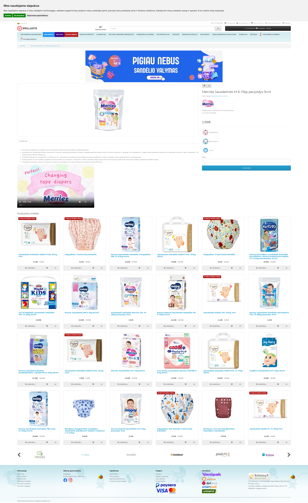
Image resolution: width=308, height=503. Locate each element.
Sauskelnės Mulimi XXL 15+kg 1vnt (219, 312)
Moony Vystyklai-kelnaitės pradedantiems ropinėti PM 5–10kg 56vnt (38, 372)
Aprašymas (23, 141)
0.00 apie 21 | (258, 28)
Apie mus (20, 474)
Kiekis (204, 157)
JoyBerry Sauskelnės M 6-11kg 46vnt (267, 371)
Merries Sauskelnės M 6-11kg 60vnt (128, 371)
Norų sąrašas (160, 479)
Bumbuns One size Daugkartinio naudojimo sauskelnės (219, 430)
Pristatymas (21, 479)
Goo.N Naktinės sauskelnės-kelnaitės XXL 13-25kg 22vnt (36, 313)
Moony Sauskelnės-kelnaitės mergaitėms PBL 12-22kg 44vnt (131, 255)
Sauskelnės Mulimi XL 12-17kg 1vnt (266, 429)
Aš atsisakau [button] (19, 15)
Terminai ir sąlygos (23, 486)
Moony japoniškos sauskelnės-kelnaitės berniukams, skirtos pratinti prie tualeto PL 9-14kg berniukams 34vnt (269, 256)
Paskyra (158, 474)
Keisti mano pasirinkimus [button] (37, 15)
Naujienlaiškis (160, 481)
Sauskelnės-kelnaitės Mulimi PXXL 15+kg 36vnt (176, 255)
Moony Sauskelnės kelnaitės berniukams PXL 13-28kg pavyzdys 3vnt (269, 313)
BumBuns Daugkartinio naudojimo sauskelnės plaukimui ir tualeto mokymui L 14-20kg (85, 431)
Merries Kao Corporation (219, 96)
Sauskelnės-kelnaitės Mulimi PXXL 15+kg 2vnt (84, 372)
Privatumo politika (23, 483)
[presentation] (19, 455)
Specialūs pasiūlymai (117, 479)
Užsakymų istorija (162, 476)
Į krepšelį (246, 168)
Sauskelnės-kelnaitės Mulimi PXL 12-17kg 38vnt (223, 372)
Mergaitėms (213, 132)
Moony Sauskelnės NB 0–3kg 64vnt (82, 312)
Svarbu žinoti (21, 476)
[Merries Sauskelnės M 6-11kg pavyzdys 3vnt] (107, 110)
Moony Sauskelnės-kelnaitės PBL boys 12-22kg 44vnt (37, 430)
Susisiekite (66, 474)
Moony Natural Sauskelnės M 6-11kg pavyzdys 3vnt (128, 430)
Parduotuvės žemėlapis (118, 481)
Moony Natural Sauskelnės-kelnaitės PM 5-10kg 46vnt (176, 313)
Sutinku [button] (8, 15)
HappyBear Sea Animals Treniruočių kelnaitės (174, 430)
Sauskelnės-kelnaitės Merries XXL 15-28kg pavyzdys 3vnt (129, 313)
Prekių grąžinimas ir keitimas (73, 476)
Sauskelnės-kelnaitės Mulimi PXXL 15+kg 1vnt (38, 255)
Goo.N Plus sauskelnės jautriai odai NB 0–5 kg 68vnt (177, 372)
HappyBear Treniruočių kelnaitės (81, 254)
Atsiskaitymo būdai (24, 481)
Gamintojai (114, 474)
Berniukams (213, 141)
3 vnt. (211, 150)
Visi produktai (114, 476)
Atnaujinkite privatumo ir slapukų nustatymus (33, 501)
